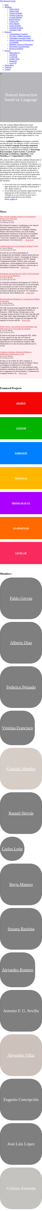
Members (8, 7)
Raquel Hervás (14, 19)
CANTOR (13, 57)
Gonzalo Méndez (15, 17)
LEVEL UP (21, 553)
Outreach (8, 67)
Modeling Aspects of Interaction (21, 44)
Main (7, 5)
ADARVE (13, 55)
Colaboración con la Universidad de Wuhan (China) (19, 246)
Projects (7, 51)
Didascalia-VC (14, 53)
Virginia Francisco (16, 15)
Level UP (12, 63)
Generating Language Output (20, 38)
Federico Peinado (15, 13)
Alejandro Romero (16, 28)
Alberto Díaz (14, 11)
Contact (7, 69)
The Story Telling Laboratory (20, 36)
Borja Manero (14, 24)
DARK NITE (14, 59)
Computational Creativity (18, 34)
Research (8, 32)
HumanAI (13, 61)
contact (12, 199)
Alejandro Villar (15, 30)
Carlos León (13, 22)
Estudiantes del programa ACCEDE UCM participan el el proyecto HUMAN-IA (19, 275)
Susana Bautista (15, 26)
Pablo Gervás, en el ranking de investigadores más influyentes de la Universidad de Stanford (18, 328)
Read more (30, 240)
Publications (9, 65)
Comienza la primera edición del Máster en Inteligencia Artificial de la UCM (16, 353)
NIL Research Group (8, 1)
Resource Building (16, 49)
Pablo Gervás (14, 9)
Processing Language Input (19, 47)
